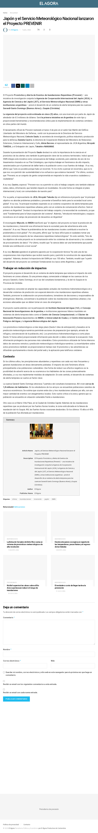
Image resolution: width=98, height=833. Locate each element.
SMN (54, 499)
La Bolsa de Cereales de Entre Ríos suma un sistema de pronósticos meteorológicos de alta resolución (25, 544)
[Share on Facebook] (13, 86)
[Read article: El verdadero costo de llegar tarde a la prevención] (73, 570)
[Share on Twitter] (18, 86)
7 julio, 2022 (26, 30)
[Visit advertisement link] (49, 744)
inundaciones (25, 499)
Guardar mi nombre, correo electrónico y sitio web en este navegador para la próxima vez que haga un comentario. (49, 673)
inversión (38, 499)
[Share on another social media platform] (32, 86)
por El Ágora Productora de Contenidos (52, 828)
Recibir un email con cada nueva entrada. (20, 692)
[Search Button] (94, 4)
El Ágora (14, 30)
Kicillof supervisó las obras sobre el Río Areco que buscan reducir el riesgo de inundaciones (23, 587)
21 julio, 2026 (60, 591)
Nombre (7, 649)
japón (47, 499)
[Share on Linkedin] (27, 86)
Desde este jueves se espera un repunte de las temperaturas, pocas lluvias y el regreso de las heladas (72, 544)
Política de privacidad (11, 824)
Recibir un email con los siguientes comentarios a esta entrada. (30, 684)
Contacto (26, 824)
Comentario (9, 617)
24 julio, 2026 (12, 593)
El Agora (12, 828)
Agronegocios (12, 539)
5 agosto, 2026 (61, 550)
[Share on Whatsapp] (23, 86)
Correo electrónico (12, 661)
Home (5, 13)
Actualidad (14, 13)
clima (14, 499)
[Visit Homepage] (49, 3)
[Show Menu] (4, 4)
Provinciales (12, 582)
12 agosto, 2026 (13, 550)
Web (52, 661)
